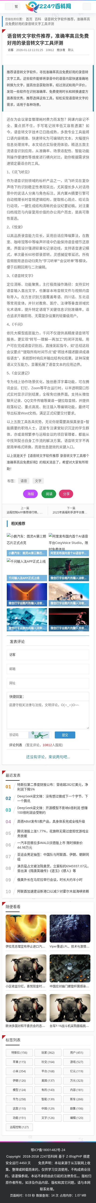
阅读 (49, 494)
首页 (29, 19)
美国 (48, 1081)
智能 (48, 1099)
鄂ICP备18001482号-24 (48, 1150)
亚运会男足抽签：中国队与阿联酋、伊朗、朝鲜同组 (53, 856)
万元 (76, 1081)
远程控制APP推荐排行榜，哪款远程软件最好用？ (37, 512)
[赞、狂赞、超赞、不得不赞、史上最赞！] (41, 696)
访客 (11, 50)
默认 (71, 50)
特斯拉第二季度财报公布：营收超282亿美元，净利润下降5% (52, 786)
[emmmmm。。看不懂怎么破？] (38, 696)
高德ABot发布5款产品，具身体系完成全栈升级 (51, 821)
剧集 (76, 1109)
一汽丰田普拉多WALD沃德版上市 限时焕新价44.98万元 (50, 845)
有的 (48, 1090)
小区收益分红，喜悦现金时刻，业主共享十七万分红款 (42, 986)
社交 (48, 1062)
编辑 (76, 1118)
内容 (76, 1090)
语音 (24, 480)
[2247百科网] (48, 7)
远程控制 (19, 1127)
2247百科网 (48, 1156)
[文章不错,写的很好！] (36, 696)
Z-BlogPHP (74, 1156)
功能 (19, 1118)
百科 (38, 19)
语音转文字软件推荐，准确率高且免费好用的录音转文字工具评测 (47, 21)
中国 (48, 1109)
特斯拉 (19, 1053)
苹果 (19, 1062)
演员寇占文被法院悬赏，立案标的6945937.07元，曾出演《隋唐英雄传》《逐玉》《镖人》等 (53, 868)
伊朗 (19, 1081)
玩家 (48, 1053)
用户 (76, 1053)
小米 (19, 1071)
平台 (48, 1071)
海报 (30, 494)
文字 (38, 480)
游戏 (76, 1062)
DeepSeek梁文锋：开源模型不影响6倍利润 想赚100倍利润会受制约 (52, 810)
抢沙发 (61, 50)
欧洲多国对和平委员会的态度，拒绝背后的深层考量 (40, 1026)
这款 (19, 1109)
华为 (19, 1099)
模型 (19, 1090)
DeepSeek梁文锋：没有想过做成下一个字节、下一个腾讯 (52, 798)
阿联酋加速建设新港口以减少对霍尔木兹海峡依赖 (53, 891)
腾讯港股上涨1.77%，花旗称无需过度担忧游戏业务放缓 (53, 833)
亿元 (76, 1071)
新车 (76, 1099)
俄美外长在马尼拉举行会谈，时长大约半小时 (49, 879)
